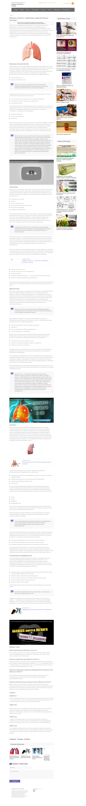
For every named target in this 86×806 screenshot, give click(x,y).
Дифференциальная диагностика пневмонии (36, 609)
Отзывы (49, 9)
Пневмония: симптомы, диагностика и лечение (26, 757)
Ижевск (16, 9)
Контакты (43, 9)
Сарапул (22, 9)
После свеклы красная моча (63, 134)
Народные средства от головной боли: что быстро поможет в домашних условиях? (66, 211)
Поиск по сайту (66, 9)
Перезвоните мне (67, 3)
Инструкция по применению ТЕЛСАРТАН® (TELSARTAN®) (47, 758)
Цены (27, 9)
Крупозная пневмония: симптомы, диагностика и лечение (14, 757)
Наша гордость (35, 9)
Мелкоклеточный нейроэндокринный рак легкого (37, 757)
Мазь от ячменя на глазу (62, 102)
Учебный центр (57, 9)
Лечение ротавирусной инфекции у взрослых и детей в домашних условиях (65, 160)
